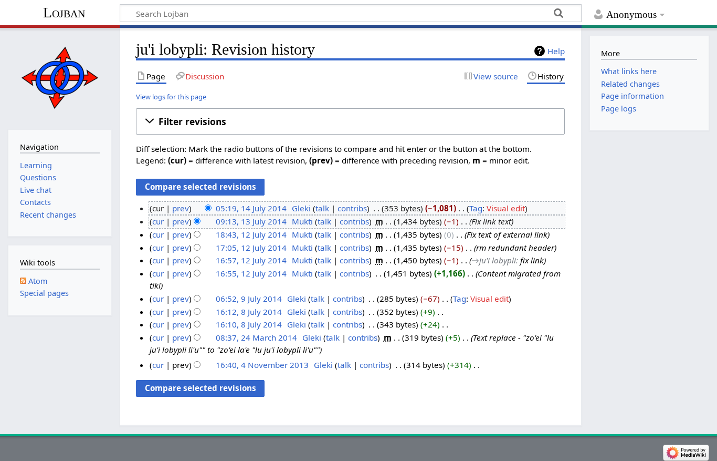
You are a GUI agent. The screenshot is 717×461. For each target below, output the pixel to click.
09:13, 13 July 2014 (251, 221)
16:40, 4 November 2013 (262, 365)
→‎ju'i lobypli (493, 260)
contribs (352, 208)
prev (180, 208)
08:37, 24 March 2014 (256, 337)
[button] (350, 121)
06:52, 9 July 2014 (249, 298)
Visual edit (506, 208)
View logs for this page (171, 96)
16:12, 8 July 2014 (249, 311)
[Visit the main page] (59, 77)
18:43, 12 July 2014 (251, 234)
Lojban (64, 12)
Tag (475, 208)
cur (158, 221)
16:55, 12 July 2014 (251, 273)
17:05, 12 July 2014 (251, 247)
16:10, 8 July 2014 (249, 324)
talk (322, 208)
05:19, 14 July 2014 (251, 208)
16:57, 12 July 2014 (251, 260)
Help (556, 51)
